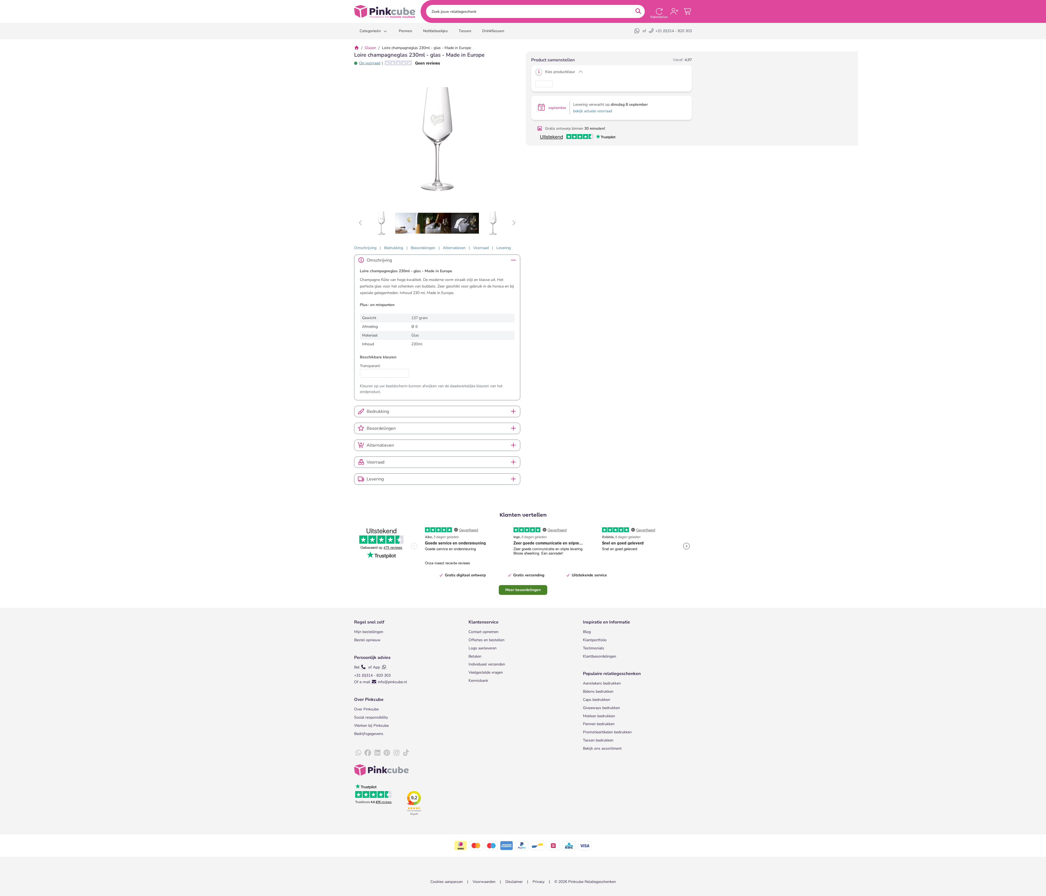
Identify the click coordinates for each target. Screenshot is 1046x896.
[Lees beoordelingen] (410, 63)
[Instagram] (396, 753)
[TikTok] (406, 753)
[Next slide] (513, 223)
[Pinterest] (387, 753)
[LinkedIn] (377, 753)
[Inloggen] (674, 11)
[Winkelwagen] (688, 11)
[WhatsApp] (637, 31)
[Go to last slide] (360, 223)
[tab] (365, 247)
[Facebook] (368, 753)
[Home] (356, 47)
